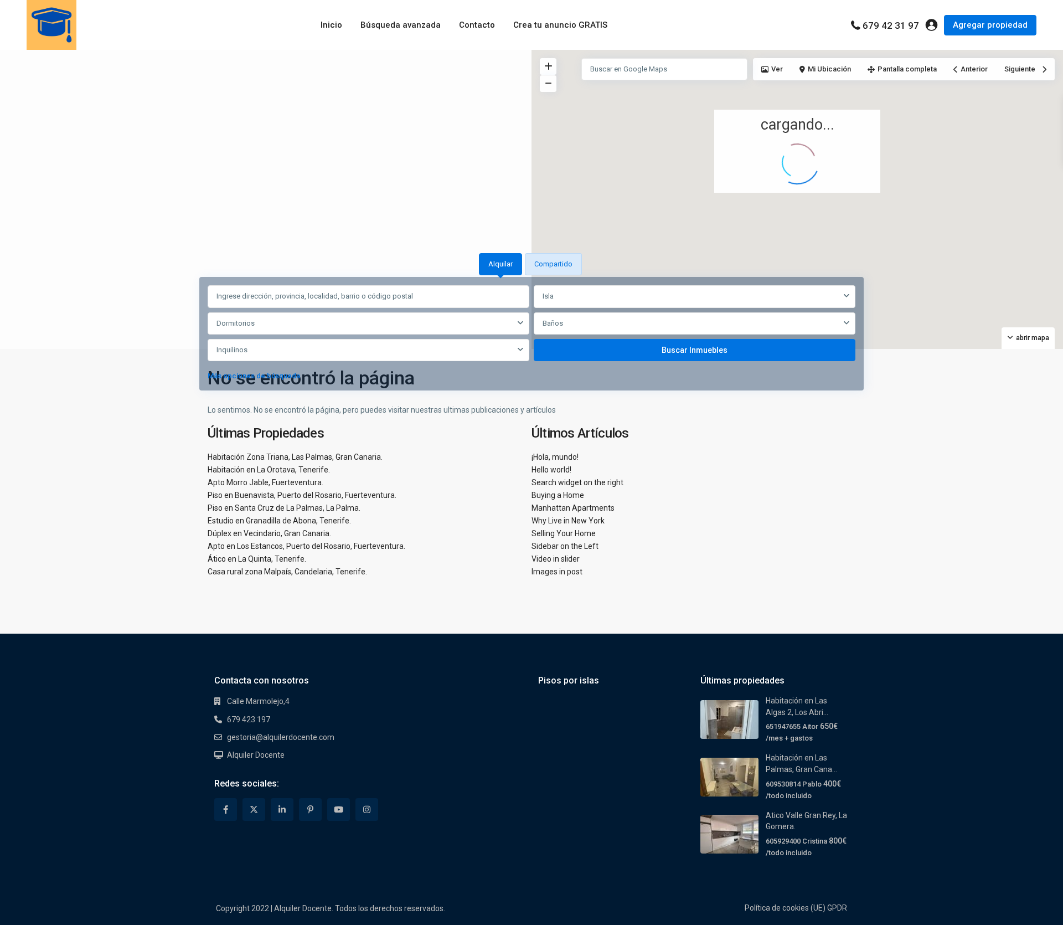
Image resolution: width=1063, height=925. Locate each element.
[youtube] (338, 809)
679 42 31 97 (891, 25)
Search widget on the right (577, 482)
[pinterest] (310, 809)
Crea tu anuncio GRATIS (560, 25)
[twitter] (253, 809)
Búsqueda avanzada (400, 25)
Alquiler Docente (256, 755)
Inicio (331, 25)
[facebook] (225, 809)
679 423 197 (248, 719)
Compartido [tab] (553, 264)
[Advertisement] (266, 132)
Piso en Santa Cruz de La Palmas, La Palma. (284, 507)
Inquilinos (231, 350)
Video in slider (556, 558)
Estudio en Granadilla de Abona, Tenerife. (279, 520)
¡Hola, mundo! (555, 457)
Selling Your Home (564, 533)
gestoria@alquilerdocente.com (280, 737)
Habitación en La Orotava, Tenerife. (269, 469)
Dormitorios (235, 323)
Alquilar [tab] (500, 264)
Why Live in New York (568, 520)
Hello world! (551, 469)
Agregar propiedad (990, 25)
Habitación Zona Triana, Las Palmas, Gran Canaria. (295, 457)
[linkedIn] (282, 809)
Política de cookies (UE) (785, 907)
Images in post (557, 571)
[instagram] (366, 809)
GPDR (837, 907)
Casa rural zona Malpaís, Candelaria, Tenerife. (287, 571)
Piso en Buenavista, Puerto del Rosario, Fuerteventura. (302, 495)
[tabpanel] (531, 335)
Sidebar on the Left (565, 546)
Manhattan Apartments (573, 507)
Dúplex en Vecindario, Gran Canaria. (269, 533)
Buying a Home (558, 495)
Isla (548, 296)
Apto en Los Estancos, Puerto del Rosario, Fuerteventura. (306, 546)
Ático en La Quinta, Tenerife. (257, 558)
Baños (553, 323)
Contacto (477, 25)
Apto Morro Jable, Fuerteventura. (265, 482)
